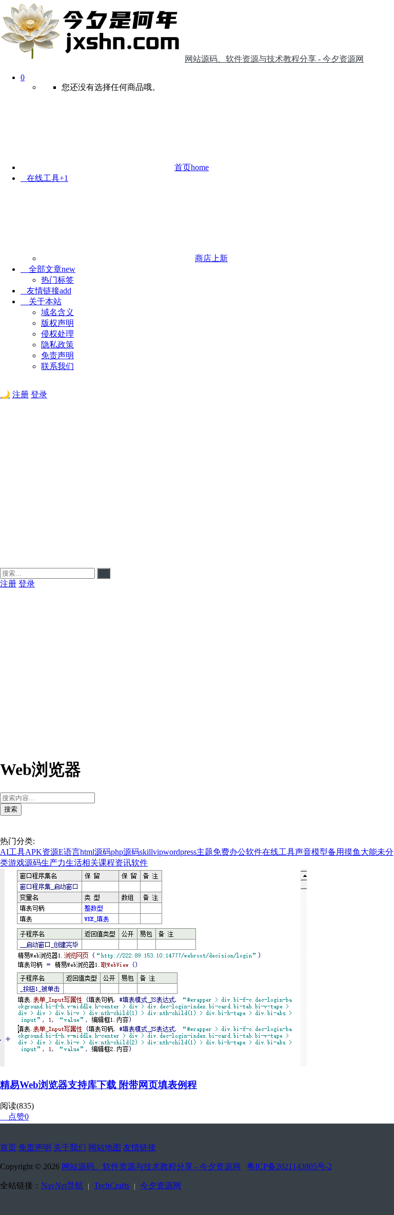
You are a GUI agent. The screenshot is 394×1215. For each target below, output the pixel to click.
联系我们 (57, 366)
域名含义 (57, 312)
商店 (211, 258)
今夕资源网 (160, 1185)
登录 (39, 394)
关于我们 (69, 1147)
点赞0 (14, 1116)
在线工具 (44, 178)
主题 (204, 852)
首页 (191, 167)
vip (158, 852)
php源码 (125, 852)
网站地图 (104, 1147)
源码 (33, 862)
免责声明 (57, 355)
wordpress (179, 852)
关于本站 (41, 301)
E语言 (69, 852)
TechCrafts (111, 1185)
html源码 (95, 852)
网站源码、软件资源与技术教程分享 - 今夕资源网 (151, 1166)
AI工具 (12, 852)
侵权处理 (57, 333)
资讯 (123, 862)
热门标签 (57, 279)
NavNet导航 (62, 1185)
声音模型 (311, 852)
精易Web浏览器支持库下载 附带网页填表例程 (98, 1084)
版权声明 (57, 323)
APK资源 (41, 852)
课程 (106, 862)
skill (146, 852)
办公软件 (245, 852)
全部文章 (48, 269)
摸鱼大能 (360, 852)
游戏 (16, 862)
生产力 (53, 862)
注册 (20, 394)
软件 (139, 862)
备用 (336, 852)
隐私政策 (57, 344)
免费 (221, 852)
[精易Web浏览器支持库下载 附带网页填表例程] (153, 1063)
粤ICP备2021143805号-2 (289, 1166)
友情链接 (46, 290)
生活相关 (82, 862)
